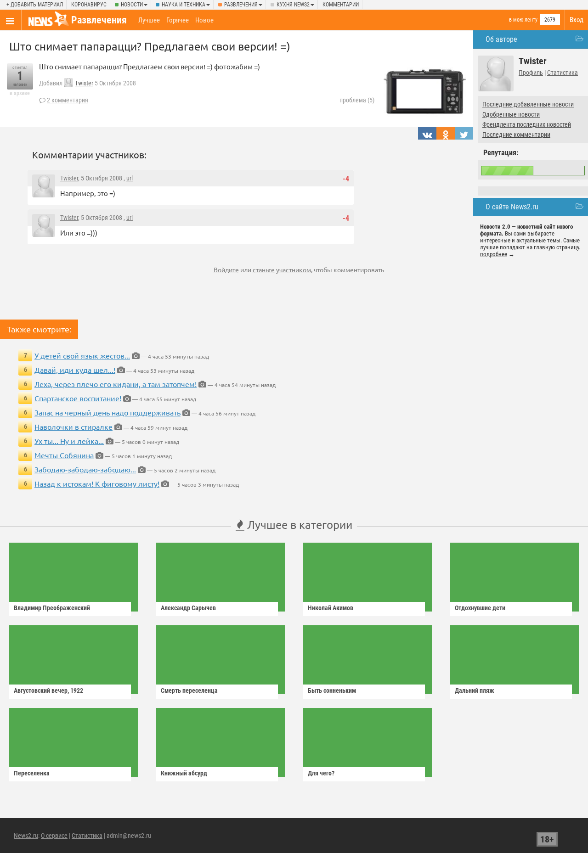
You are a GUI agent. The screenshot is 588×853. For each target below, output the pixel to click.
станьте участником (282, 269)
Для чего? (321, 773)
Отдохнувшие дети (480, 608)
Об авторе (501, 39)
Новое (204, 20)
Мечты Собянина (64, 455)
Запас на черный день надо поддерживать (107, 412)
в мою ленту (523, 20)
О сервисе (54, 835)
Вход (576, 20)
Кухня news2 (293, 4)
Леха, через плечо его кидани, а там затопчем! (115, 383)
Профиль (531, 72)
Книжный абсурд (184, 773)
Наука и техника (183, 4)
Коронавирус (89, 4)
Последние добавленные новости (528, 104)
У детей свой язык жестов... (82, 355)
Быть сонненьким (332, 690)
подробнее (493, 254)
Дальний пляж (474, 690)
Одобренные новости (511, 114)
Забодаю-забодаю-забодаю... (85, 469)
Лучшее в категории (298, 524)
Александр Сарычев (188, 608)
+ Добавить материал (34, 4)
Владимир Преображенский (52, 608)
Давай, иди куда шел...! (74, 369)
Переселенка (32, 773)
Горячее (177, 20)
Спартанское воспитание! (77, 398)
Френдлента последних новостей (526, 124)
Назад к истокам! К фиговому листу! (96, 483)
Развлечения (241, 4)
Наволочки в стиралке (73, 426)
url (129, 178)
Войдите (226, 269)
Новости (132, 4)
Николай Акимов (330, 608)
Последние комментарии (516, 134)
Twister (84, 83)
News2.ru (26, 835)
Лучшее (149, 20)
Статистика (562, 72)
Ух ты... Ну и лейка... (69, 440)
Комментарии (340, 4)
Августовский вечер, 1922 (48, 690)
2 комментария (67, 100)
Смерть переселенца (189, 690)
